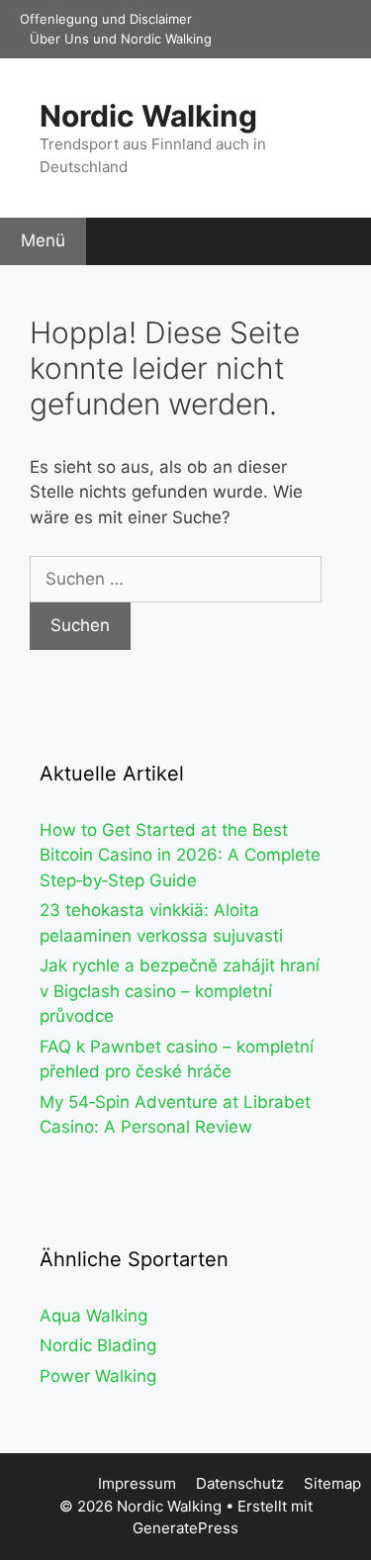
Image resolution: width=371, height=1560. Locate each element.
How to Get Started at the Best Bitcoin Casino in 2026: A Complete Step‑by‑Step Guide (180, 855)
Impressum (137, 1483)
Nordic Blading (98, 1345)
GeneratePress (185, 1527)
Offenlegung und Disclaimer (106, 19)
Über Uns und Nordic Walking (121, 38)
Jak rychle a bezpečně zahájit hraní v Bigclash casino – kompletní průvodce (180, 991)
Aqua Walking (93, 1316)
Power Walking (98, 1376)
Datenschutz (240, 1483)
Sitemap (332, 1483)
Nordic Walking (148, 116)
